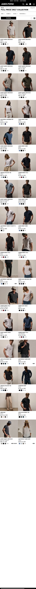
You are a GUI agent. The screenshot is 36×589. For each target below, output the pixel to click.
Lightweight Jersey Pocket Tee (8, 226)
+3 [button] (7, 283)
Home (2, 7)
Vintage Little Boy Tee (5, 172)
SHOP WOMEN (23, 0)
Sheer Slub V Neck (22, 305)
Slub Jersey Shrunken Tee (6, 119)
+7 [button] (25, 310)
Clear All (32, 7)
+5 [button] (25, 124)
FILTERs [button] (8, 18)
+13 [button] (25, 177)
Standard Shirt (22, 385)
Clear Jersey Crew (23, 119)
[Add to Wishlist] (15, 22)
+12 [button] (7, 363)
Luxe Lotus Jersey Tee (5, 359)
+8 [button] (25, 283)
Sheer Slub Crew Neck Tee (24, 279)
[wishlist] (27, 4)
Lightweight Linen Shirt (24, 359)
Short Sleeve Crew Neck (6, 39)
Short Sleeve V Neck (5, 332)
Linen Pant (2, 412)
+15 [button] (7, 44)
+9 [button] (7, 177)
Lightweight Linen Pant (6, 279)
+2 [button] (7, 337)
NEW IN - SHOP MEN (14, 0)
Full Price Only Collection (11, 7)
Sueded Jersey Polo (23, 172)
